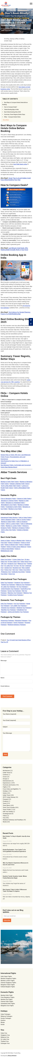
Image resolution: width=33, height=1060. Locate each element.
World (4, 822)
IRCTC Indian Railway (9, 797)
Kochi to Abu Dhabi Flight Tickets (11, 486)
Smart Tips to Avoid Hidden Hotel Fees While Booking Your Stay (16, 179)
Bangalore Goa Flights (7, 1005)
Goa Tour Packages (19, 603)
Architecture (6, 770)
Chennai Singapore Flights (8, 982)
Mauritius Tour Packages (15, 593)
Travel (4, 803)
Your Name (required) (9, 714)
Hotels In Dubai (5, 540)
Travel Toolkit (7, 809)
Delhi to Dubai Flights (25, 517)
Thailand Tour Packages (8, 584)
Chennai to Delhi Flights (24, 498)
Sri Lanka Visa (8, 565)
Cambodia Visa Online (18, 572)
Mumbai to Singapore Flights (20, 528)
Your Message (7, 733)
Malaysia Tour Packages (23, 584)
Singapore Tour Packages (21, 582)
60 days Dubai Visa (14, 561)
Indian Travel (6, 795)
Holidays (5, 791)
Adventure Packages (21, 620)
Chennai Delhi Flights (7, 1001)
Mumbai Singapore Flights (8, 978)
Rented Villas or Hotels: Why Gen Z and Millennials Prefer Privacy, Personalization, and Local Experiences (16, 457)
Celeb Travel (6, 772)
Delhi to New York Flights (8, 530)
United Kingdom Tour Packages (10, 589)
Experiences (6, 783)
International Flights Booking (9, 517)
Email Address (5, 686)
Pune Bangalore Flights (7, 997)
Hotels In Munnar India (11, 544)
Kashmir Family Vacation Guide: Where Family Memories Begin (15, 877)
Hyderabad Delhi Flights (8, 1003)
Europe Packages (6, 1018)
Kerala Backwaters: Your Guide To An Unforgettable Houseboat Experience (14, 850)
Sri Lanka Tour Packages (8, 587)
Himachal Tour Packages (8, 608)
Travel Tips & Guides (6, 30)
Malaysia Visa (22, 563)
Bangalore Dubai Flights (8, 984)
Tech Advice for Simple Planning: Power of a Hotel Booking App (15, 313)
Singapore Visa (12, 563)
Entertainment (7, 781)
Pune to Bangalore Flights (8, 498)
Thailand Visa (5, 1041)
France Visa (7, 570)
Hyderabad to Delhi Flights (14, 507)
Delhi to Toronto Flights (23, 519)
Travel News (6, 805)
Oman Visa (11, 574)
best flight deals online (20, 164)
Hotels (29, 28)
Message (4, 660)
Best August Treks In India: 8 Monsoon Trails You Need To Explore (15, 890)
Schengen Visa (5, 1043)
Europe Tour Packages (14, 591)
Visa (4, 818)
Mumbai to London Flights (13, 526)
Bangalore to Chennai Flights (9, 500)
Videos (5, 815)
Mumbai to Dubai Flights (8, 521)
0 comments (21, 950)
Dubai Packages (5, 1014)
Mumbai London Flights (8, 980)
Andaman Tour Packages (24, 608)
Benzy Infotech (12, 1055)
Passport (5, 799)
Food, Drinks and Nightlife (10, 789)
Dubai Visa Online (6, 559)
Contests (5, 774)
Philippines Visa (6, 572)
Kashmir (3, 1020)
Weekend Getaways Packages (17, 624)
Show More (6, 120)
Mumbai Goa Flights (6, 999)
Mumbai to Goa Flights (15, 509)
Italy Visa (15, 570)
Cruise (5, 777)
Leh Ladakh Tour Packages (18, 605)
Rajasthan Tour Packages (8, 610)
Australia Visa (17, 568)
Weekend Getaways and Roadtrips (13, 820)
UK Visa (22, 565)
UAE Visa (3, 563)
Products (5, 801)
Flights (5, 787)
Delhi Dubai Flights (6, 976)
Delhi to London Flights (13, 524)
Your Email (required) (9, 720)
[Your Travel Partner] (6, 4)
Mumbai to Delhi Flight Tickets (10, 481)
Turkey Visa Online (24, 570)
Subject (5, 727)
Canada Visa (8, 568)
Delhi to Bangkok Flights (8, 519)
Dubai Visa (4, 1033)
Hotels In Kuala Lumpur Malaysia (16, 547)
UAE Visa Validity (8, 811)
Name (2, 678)
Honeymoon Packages (7, 620)
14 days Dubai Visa (18, 559)
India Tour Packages (7, 603)
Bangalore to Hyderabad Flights (15, 503)
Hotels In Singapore (14, 542)
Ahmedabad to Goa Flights (9, 505)
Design (5, 779)
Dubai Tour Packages (7, 582)
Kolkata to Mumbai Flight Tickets (19, 484)
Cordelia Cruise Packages (15, 595)
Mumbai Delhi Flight (6, 995)
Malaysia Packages (6, 1016)
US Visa (16, 565)
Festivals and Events (9, 785)
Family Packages (19, 622)
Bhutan (3, 1022)
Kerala (2, 1024)
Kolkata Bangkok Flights (8, 987)
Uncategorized (7, 813)
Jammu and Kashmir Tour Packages (18, 612)
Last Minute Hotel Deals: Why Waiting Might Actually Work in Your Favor (14, 249)
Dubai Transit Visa (26, 561)
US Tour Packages (22, 587)
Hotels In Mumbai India (18, 540)
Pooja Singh (9, 28)
